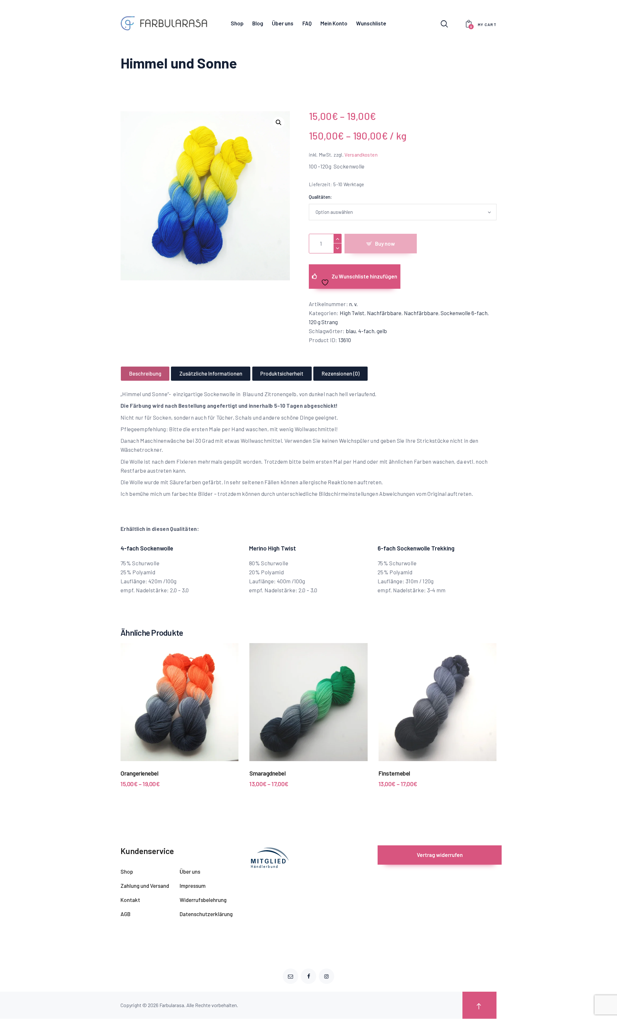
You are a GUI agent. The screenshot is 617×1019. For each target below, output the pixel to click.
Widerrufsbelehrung (203, 899)
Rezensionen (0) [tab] (341, 373)
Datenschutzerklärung (206, 914)
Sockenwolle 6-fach (464, 313)
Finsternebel (394, 773)
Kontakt (130, 899)
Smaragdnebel (267, 773)
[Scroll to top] (479, 1005)
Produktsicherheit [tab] (281, 373)
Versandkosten (361, 155)
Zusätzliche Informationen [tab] (210, 373)
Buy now (385, 243)
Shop (127, 871)
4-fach (366, 331)
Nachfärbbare (384, 313)
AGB (125, 914)
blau (351, 331)
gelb (382, 331)
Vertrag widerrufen (440, 854)
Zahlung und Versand (145, 885)
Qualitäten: (320, 197)
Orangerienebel (139, 773)
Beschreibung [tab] (145, 373)
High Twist (352, 313)
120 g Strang (323, 322)
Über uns (190, 871)
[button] (278, 122)
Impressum (193, 885)
